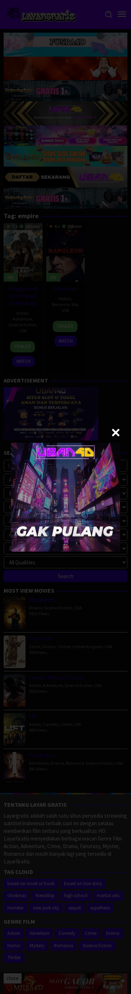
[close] (115, 432)
